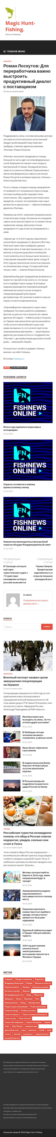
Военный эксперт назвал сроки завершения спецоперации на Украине (25, 681)
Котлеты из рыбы (12, 991)
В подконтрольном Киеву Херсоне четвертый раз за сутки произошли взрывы (36, 767)
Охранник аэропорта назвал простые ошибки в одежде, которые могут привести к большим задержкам (36, 914)
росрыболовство (12, 1038)
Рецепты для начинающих (16, 1007)
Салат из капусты (12, 1014)
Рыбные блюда (11, 1010)
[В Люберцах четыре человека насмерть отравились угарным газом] (11, 741)
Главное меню (16, 51)
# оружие (9, 979)
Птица (23, 1003)
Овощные (9, 999)
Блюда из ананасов (23, 979)
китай (41, 1030)
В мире (29, 983)
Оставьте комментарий (13, 91)
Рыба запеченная (38, 1007)
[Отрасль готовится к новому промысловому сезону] (28, 481)
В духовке (39, 979)
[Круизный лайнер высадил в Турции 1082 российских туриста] (11, 939)
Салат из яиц (10, 1018)
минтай (17, 1034)
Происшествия (11, 1003)
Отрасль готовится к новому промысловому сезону (19, 486)
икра (23, 1030)
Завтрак (25, 987)
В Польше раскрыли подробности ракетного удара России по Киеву (35, 784)
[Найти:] (28, 627)
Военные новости (43, 983)
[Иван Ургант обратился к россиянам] (11, 757)
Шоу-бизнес (17, 1026)
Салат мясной (25, 1018)
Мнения (26, 991)
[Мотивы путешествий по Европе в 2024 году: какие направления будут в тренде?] (11, 882)
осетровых (28, 1034)
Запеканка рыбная (40, 987)
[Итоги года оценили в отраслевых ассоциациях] (28, 424)
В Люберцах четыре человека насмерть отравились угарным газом (37, 735)
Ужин (7, 1026)
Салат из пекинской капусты (35, 1014)
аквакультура (31, 1026)
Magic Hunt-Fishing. (20, 26)
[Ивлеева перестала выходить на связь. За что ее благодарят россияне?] (11, 726)
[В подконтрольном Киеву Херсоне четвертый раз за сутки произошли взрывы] (11, 772)
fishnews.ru (19, 358)
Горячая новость (12, 987)
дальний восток (19, 368)
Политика (28, 999)
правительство (42, 1034)
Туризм (6, 829)
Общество (38, 995)
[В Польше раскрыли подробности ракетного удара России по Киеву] (11, 790)
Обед (29, 995)
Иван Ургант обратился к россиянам (35, 749)
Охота (18, 999)
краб (49, 1030)
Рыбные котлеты (28, 1010)
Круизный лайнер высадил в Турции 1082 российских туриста (37, 933)
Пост (37, 999)
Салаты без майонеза (14, 1022)
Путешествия (34, 1003)
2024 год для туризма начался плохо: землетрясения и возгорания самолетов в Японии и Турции (35, 951)
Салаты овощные (33, 1022)
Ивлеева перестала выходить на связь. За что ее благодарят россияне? (36, 719)
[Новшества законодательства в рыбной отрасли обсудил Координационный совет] (28, 538)
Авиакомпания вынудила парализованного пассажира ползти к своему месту (37, 894)
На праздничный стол (14, 995)
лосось (8, 1034)
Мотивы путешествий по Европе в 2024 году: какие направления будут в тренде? (36, 876)
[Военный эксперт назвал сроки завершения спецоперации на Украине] (28, 671)
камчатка (32, 1030)
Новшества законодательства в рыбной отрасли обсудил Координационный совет (27, 543)
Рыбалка (7, 61)
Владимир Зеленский (14, 983)
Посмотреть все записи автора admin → (35, 602)
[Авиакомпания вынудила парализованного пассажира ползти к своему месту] (11, 900)
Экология (7, 674)
